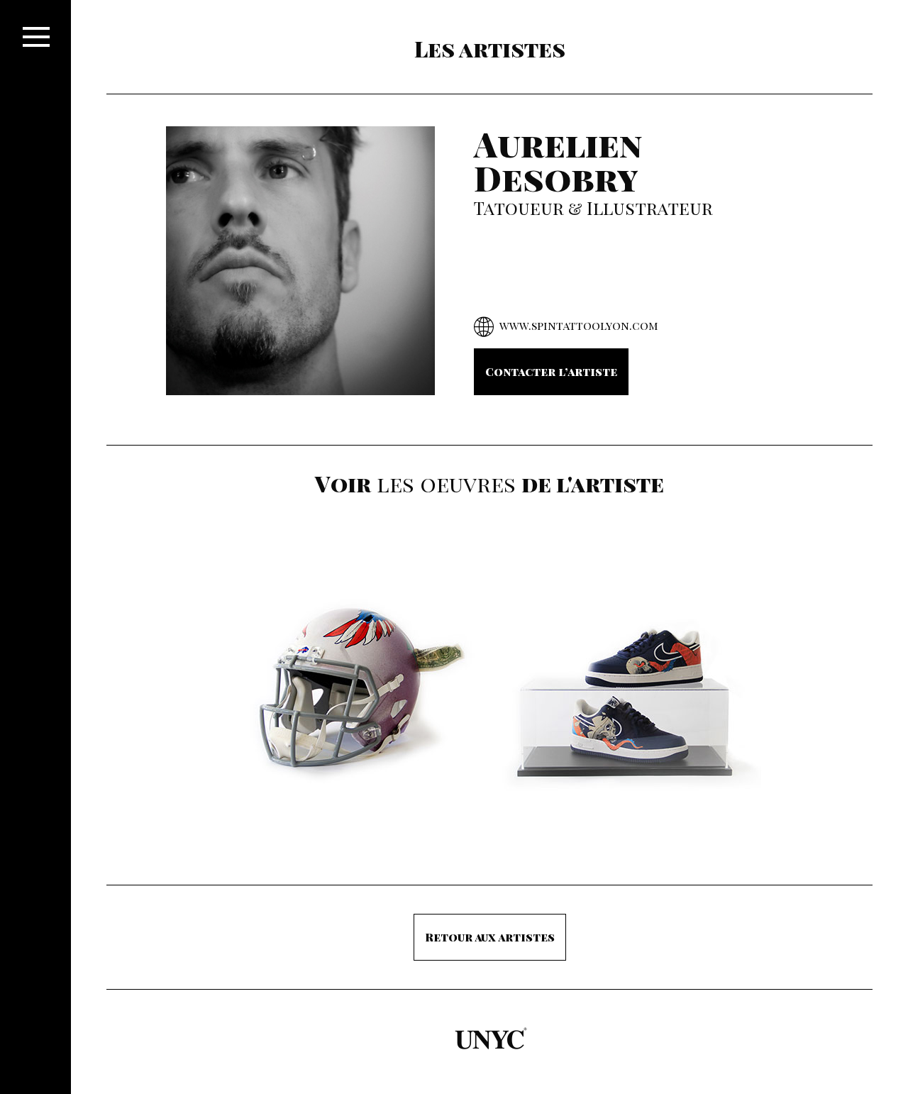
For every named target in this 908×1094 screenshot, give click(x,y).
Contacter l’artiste (551, 371)
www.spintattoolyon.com (578, 325)
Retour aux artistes (490, 936)
